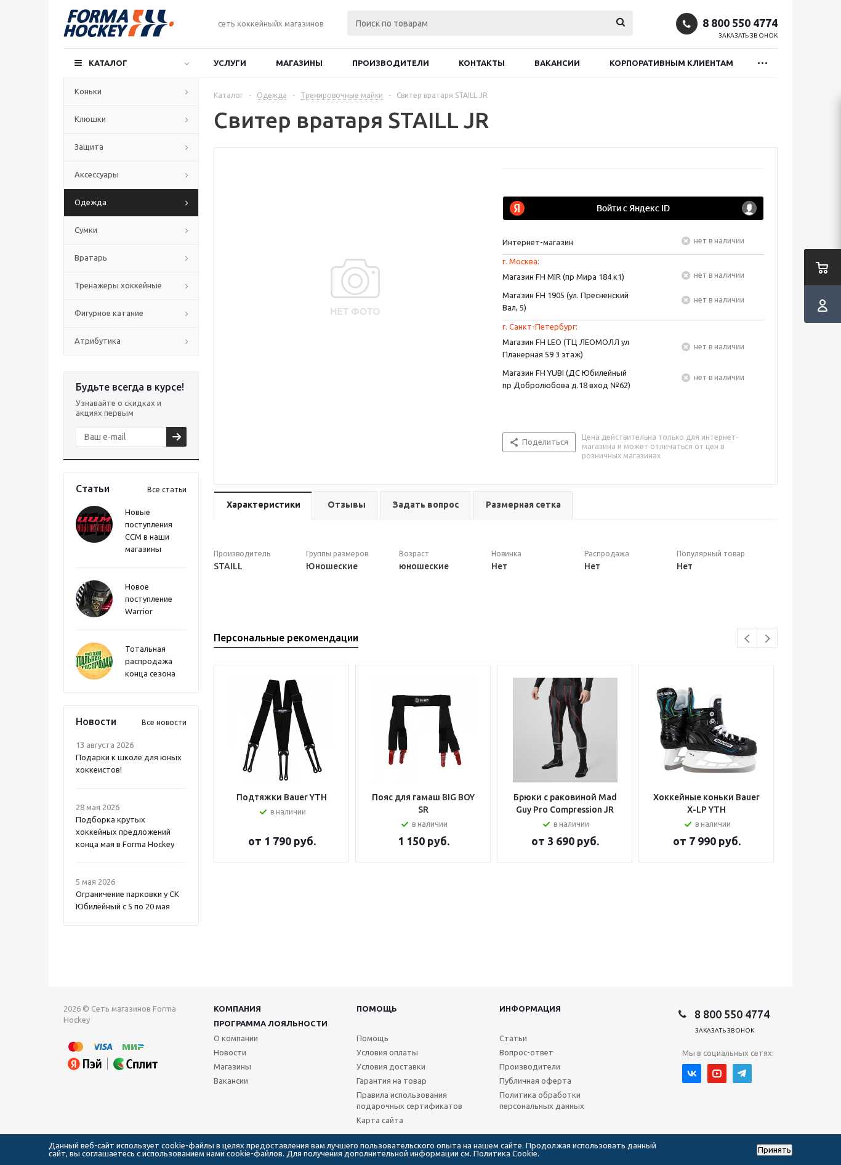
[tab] (263, 505)
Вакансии (557, 63)
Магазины (299, 63)
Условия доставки (390, 1066)
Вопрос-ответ (526, 1052)
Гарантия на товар (391, 1080)
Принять (774, 1150)
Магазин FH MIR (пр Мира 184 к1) (563, 276)
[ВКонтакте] (691, 1073)
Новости (230, 1052)
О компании (236, 1038)
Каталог (108, 63)
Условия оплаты (387, 1052)
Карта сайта (379, 1120)
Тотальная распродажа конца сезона (150, 661)
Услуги (230, 63)
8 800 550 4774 (740, 22)
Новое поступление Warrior (148, 598)
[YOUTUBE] (716, 1073)
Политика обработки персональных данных (541, 1100)
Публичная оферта (535, 1080)
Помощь (376, 1008)
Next (767, 638)
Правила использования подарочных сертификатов (409, 1100)
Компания (237, 1008)
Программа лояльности (271, 1023)
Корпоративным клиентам (671, 63)
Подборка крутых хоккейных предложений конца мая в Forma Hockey (125, 831)
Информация (530, 1008)
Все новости (164, 722)
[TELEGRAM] (742, 1073)
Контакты (482, 63)
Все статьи (167, 489)
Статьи (513, 1038)
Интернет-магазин (537, 242)
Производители (390, 63)
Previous (748, 638)
